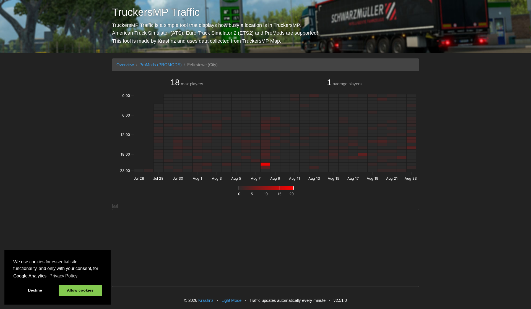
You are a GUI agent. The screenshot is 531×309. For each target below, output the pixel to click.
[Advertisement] (265, 248)
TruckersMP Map (261, 41)
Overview (125, 64)
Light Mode (231, 300)
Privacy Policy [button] (63, 276)
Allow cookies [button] (80, 290)
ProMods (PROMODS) (160, 64)
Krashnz (167, 41)
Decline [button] (35, 290)
